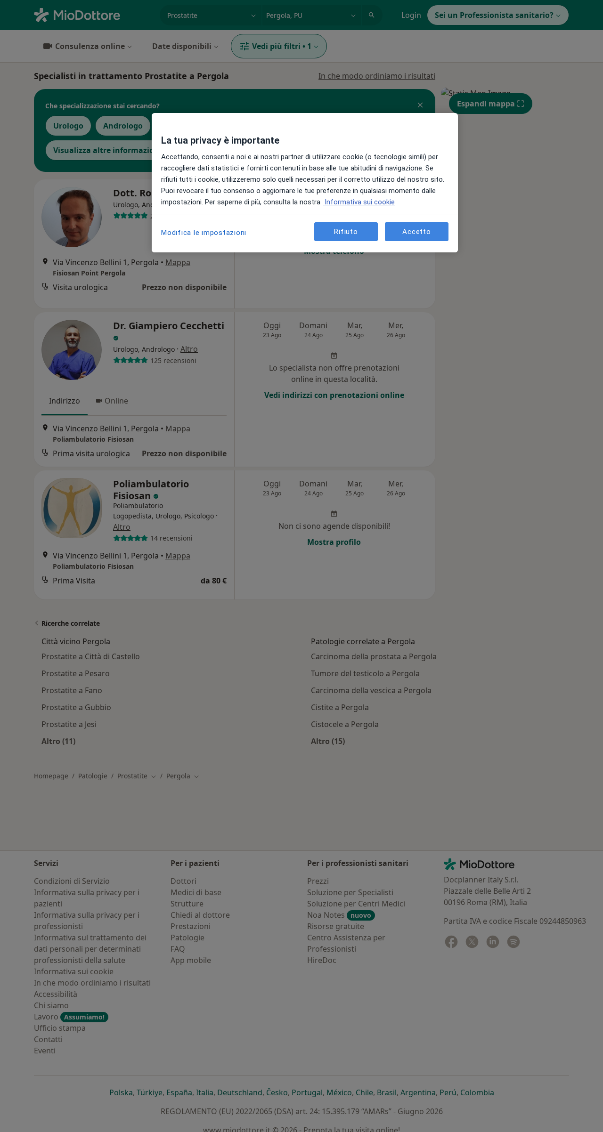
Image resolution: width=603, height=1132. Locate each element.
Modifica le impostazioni (203, 232)
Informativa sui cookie (359, 202)
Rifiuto (346, 231)
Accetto (416, 231)
